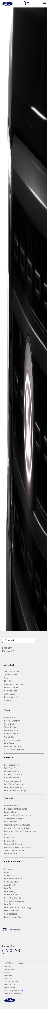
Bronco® (7, 647)
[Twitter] (7, 950)
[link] (7, 966)
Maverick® (8, 651)
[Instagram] (16, 950)
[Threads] (19, 950)
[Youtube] (11, 950)
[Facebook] (3, 950)
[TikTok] (3, 953)
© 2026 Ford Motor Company (14, 963)
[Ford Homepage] (9, 1002)
